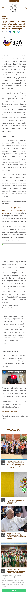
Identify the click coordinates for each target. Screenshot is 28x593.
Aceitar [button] (14, 590)
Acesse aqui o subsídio (10, 412)
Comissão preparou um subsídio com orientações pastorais (14, 210)
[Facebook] (16, 1)
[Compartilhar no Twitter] (19, 33)
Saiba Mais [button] (5, 586)
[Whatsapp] (11, 1)
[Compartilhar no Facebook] (11, 33)
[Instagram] (14, 1)
